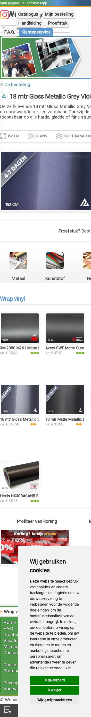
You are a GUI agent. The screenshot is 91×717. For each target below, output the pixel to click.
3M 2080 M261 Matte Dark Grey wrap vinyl (36, 348)
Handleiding (29, 23)
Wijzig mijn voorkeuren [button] (54, 700)
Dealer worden (17, 664)
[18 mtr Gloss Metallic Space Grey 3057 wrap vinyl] (20, 413)
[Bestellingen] (7, 712)
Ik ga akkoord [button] (55, 680)
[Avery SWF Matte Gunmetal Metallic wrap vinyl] (65, 342)
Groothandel (15, 670)
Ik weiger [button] (54, 690)
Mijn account (16, 646)
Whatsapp (39, 3)
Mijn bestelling (59, 14)
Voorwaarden (16, 688)
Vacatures (13, 640)
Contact (11, 652)
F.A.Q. (9, 32)
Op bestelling (17, 84)
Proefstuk (57, 23)
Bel (23, 3)
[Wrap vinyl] (3, 96)
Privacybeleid (16, 682)
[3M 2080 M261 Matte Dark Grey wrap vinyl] (20, 342)
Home (9, 622)
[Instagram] (7, 17)
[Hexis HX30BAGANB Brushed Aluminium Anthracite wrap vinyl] (20, 490)
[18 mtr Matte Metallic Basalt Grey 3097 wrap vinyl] (65, 413)
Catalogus (28, 14)
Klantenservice (36, 32)
